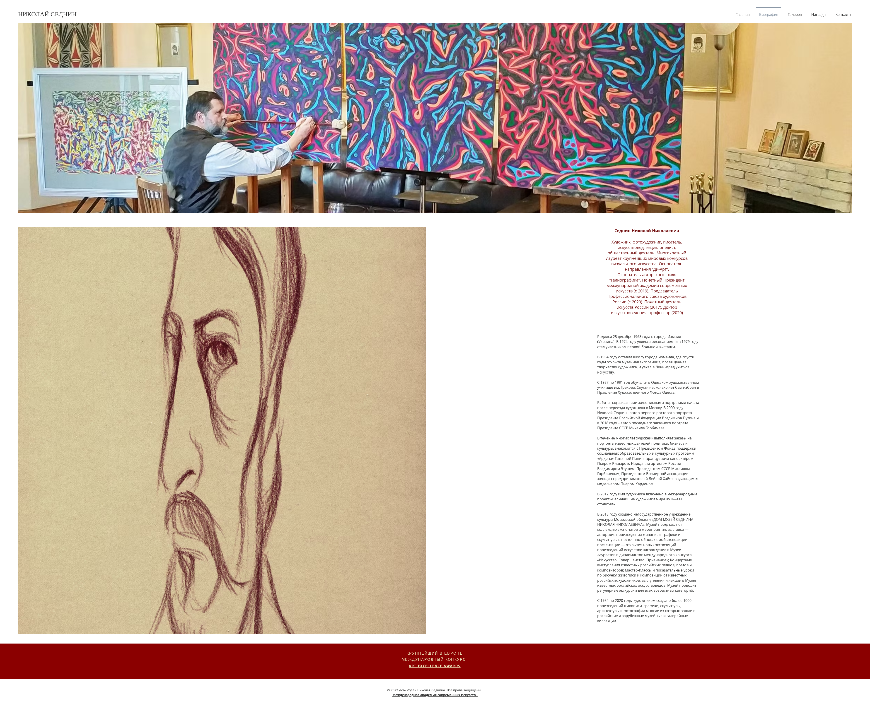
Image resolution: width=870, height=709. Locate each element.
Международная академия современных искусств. (435, 695)
